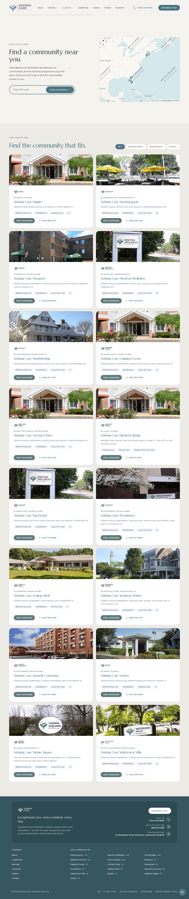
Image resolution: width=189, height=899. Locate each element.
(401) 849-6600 (49, 301)
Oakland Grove (79, 864)
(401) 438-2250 (49, 457)
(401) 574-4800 (49, 694)
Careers (96, 8)
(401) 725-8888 (49, 538)
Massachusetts (136, 147)
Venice (75, 878)
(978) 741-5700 (49, 774)
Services (51, 8)
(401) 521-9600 (136, 538)
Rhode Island (156, 147)
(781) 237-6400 (136, 301)
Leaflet (155, 100)
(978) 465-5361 (136, 220)
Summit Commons (154, 869)
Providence (77, 869)
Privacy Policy (109, 891)
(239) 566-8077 (49, 220)
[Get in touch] (182, 892)
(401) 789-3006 (49, 618)
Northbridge (152, 855)
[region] (140, 69)
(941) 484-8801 (136, 694)
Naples (112, 873)
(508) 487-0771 (136, 618)
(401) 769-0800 (136, 377)
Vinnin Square (116, 860)
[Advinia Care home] (20, 7)
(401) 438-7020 (136, 774)
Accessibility (146, 891)
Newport (150, 860)
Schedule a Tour (169, 8)
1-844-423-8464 (144, 8)
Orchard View (115, 864)
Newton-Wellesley (118, 855)
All (120, 147)
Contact (107, 8)
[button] (147, 55)
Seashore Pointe (80, 860)
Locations (66, 8)
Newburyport (78, 855)
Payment (120, 8)
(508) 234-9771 (49, 377)
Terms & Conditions (128, 891)
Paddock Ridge (153, 873)
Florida (173, 147)
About (40, 8)
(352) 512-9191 (135, 457)
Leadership (83, 8)
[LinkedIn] (99, 891)
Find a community (58, 90)
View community (24, 220)
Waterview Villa (79, 873)
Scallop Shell (115, 869)
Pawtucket (151, 864)
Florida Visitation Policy (166, 891)
